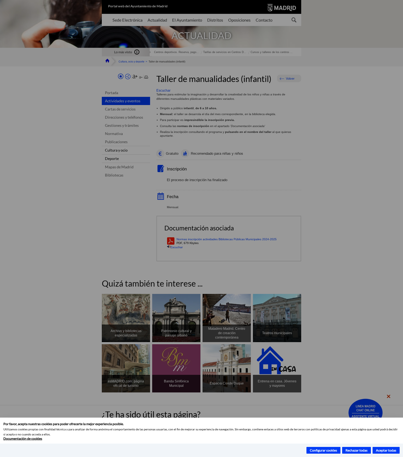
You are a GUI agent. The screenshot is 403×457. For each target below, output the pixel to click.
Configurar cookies (323, 450)
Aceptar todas (386, 450)
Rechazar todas (356, 450)
